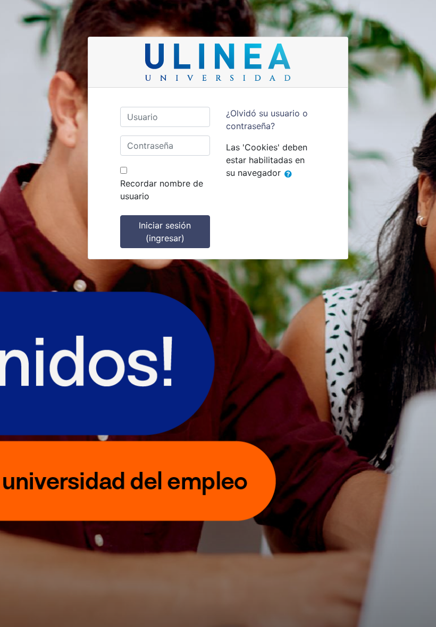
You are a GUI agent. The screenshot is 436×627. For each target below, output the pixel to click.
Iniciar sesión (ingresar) (165, 231)
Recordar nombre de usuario (161, 189)
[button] (290, 174)
